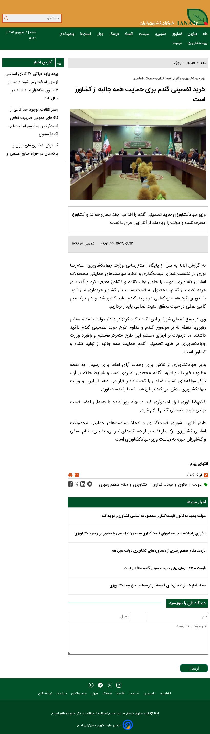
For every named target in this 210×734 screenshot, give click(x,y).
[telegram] (100, 685)
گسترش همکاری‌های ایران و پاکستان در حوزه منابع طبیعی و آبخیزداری (32, 153)
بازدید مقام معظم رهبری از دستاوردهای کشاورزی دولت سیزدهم (159, 551)
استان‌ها (85, 34)
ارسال (193, 668)
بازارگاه (177, 63)
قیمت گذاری (162, 484)
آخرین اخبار (43, 62)
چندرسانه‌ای (67, 34)
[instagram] (118, 685)
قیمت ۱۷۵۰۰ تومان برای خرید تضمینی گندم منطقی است (165, 568)
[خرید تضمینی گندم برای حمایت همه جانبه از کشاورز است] (89, 484)
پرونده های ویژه (198, 43)
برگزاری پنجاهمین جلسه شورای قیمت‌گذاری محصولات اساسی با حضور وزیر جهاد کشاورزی (140, 533)
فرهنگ (114, 34)
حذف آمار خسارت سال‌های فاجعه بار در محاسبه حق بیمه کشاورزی (157, 586)
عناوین (192, 34)
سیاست (144, 34)
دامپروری (160, 34)
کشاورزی (177, 34)
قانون (182, 484)
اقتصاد (129, 34)
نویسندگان (45, 693)
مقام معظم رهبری (113, 484)
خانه (205, 34)
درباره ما (177, 43)
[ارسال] (76, 475)
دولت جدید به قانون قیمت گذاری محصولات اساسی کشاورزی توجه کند (154, 516)
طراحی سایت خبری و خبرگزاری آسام (99, 725)
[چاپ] (70, 475)
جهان (100, 34)
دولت (196, 484)
